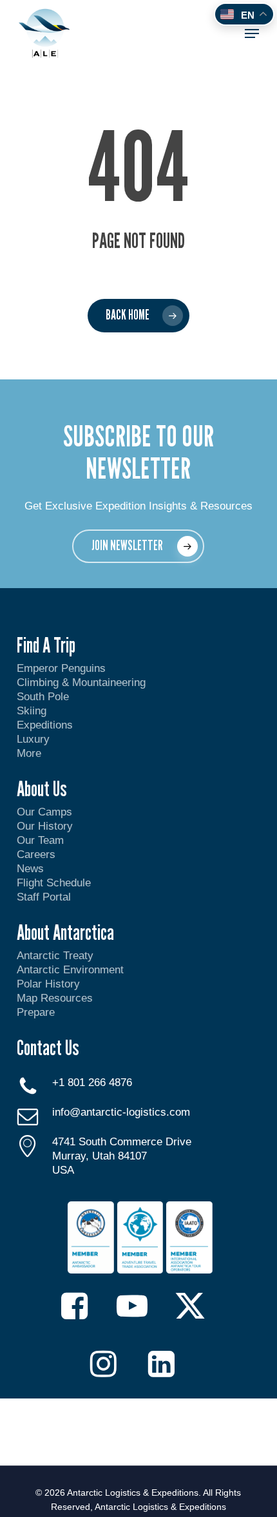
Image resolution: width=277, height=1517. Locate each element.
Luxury (33, 739)
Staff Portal (44, 897)
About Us (42, 788)
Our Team (40, 840)
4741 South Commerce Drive (121, 1142)
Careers (36, 854)
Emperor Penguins (61, 668)
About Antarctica (65, 932)
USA (63, 1170)
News (30, 869)
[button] (252, 33)
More (29, 753)
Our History (45, 826)
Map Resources (55, 998)
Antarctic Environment (70, 970)
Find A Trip (46, 645)
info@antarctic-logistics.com (121, 1112)
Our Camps (44, 812)
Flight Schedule (54, 883)
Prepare (36, 1012)
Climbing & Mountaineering (81, 682)
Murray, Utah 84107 (99, 1156)
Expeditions (46, 725)
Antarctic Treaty (55, 955)
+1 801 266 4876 (92, 1082)
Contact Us (48, 1047)
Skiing (31, 711)
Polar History (48, 984)
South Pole (43, 697)
